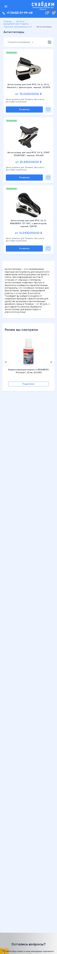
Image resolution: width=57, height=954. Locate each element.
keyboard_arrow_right (51, 362)
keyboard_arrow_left (6, 362)
